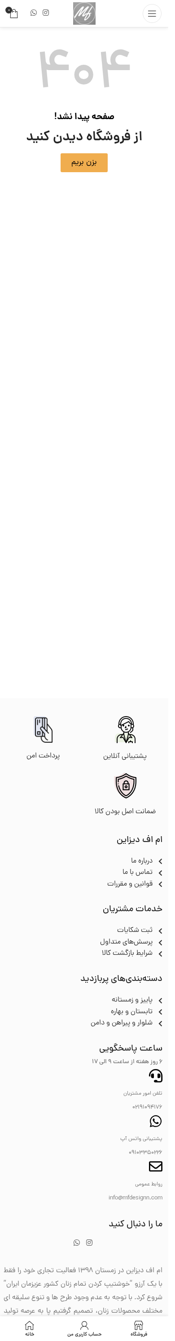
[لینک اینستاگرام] (45, 13)
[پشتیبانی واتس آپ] (155, 1121)
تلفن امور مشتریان (142, 1094)
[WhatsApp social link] (33, 13)
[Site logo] (84, 14)
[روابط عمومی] (155, 1166)
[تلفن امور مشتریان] (155, 1076)
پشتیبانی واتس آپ (141, 1139)
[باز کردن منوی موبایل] (152, 13)
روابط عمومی (148, 1185)
